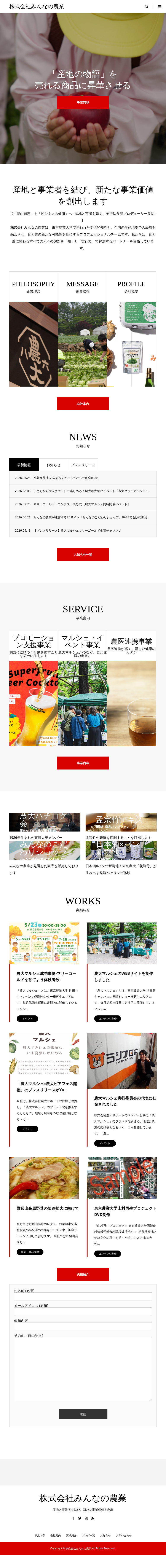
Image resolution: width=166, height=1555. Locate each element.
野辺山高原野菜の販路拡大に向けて (48, 1208)
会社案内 (83, 404)
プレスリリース (83, 464)
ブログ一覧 (88, 1535)
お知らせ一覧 (83, 554)
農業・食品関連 (30, 1252)
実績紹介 (83, 1274)
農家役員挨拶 (83, 108)
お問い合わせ (124, 1535)
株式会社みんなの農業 (36, 6)
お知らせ (54, 464)
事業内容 (83, 763)
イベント (27, 1018)
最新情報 (24, 464)
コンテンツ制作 (108, 1018)
